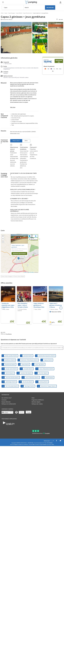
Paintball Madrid (27, 355)
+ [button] (2, 236)
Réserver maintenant (19, 253)
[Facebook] (56, 441)
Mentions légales (36, 402)
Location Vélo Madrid (26, 373)
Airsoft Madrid (49, 377)
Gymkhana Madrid (10, 360)
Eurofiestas (9, 334)
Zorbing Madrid (43, 381)
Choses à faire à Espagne (6, 276)
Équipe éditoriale (6, 402)
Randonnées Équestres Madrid (47, 355)
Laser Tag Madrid (39, 364)
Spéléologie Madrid (11, 381)
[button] (60, 307)
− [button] (2, 238)
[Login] (60, 2)
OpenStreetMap (31, 272)
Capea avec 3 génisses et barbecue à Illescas (55, 305)
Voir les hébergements (34, 238)
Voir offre (32, 236)
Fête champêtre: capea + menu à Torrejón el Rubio (23, 305)
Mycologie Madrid (29, 386)
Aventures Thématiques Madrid (29, 360)
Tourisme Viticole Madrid (12, 377)
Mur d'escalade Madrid (12, 386)
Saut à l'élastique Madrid (32, 377)
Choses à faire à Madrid (19, 276)
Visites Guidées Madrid (11, 355)
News (33, 398)
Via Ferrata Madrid (28, 381)
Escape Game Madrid (11, 368)
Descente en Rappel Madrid (48, 386)
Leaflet (25, 272)
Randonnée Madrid (10, 364)
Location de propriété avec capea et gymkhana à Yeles (8, 305)
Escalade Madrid (28, 368)
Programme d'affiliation (38, 400)
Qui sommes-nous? (7, 398)
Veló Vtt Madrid (10, 373)
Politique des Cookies (37, 404)
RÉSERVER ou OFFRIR (59, 61)
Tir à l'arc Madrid (43, 373)
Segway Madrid (48, 360)
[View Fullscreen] (3, 242)
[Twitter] (60, 441)
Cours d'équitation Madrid (46, 368)
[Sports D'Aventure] (31, 2)
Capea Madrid (25, 364)
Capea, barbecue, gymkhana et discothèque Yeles (39, 305)
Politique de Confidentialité (9, 404)
